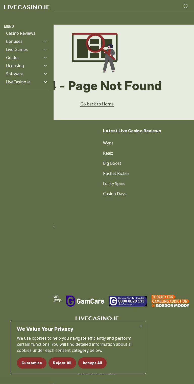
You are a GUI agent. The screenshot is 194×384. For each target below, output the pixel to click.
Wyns (108, 143)
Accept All (92, 363)
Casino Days (114, 193)
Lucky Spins (114, 183)
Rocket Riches (116, 173)
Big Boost (112, 163)
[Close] (140, 326)
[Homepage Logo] (27, 12)
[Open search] (185, 6)
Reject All (62, 363)
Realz (108, 153)
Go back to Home (97, 104)
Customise (31, 363)
